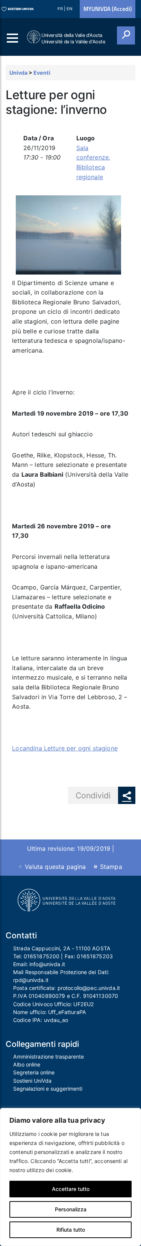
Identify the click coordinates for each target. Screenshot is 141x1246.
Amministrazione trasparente (48, 1056)
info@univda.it (47, 964)
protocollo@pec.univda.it (89, 988)
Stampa (111, 866)
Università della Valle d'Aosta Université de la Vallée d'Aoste (73, 38)
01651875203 (95, 956)
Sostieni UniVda (32, 1080)
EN (69, 8)
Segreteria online (34, 1072)
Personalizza (70, 1209)
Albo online (26, 1064)
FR (61, 8)
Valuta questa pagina (55, 866)
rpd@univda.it (31, 980)
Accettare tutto (70, 1189)
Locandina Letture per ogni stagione (65, 748)
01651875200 (42, 956)
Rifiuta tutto (70, 1229)
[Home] (34, 37)
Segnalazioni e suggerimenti (47, 1088)
